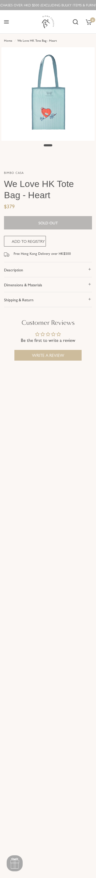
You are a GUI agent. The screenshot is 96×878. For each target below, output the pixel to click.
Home (8, 40)
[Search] (75, 22)
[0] (88, 22)
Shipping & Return (19, 299)
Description (13, 269)
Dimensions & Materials (23, 284)
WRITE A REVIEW (48, 355)
